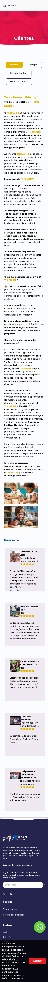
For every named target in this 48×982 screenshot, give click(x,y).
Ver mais (14, 590)
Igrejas (33, 64)
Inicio (5, 932)
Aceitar (37, 960)
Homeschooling (18, 73)
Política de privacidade (13, 915)
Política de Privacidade (12, 958)
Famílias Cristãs (19, 81)
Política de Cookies (12, 978)
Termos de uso (10, 909)
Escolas (14, 64)
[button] (40, 927)
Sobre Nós (7, 937)
